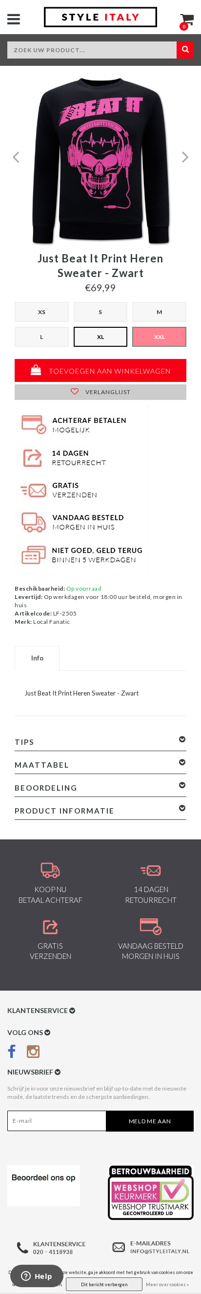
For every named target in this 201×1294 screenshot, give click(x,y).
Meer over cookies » (167, 1284)
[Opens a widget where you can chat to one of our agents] (36, 1277)
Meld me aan (150, 1121)
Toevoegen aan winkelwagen (109, 371)
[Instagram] (33, 1053)
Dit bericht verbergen (104, 1284)
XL (100, 336)
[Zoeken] (185, 50)
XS (41, 312)
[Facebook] (11, 1053)
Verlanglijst (107, 392)
